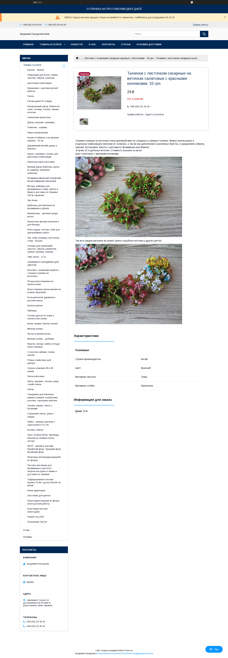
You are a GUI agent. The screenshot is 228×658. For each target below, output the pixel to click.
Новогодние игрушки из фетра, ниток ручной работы (43, 502)
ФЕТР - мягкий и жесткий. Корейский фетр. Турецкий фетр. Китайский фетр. (44, 449)
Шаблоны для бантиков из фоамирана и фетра (41, 207)
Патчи (30, 389)
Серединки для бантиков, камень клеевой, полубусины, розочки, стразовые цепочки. (42, 397)
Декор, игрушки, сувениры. (41, 122)
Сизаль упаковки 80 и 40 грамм (40, 369)
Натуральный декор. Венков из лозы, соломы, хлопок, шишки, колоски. (43, 109)
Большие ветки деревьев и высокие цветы (41, 299)
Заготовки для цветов (38, 495)
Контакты (108, 44)
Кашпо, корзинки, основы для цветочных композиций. (42, 155)
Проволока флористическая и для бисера (43, 223)
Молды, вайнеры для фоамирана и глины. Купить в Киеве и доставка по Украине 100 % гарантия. (42, 191)
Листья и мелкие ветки (38, 334)
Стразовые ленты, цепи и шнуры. (40, 415)
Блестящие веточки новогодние (37, 510)
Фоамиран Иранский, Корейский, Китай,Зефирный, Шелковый (44, 179)
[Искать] (204, 34)
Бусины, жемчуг (35, 430)
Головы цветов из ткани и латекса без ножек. (40, 317)
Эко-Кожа (32, 200)
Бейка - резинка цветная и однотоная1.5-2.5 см (41, 423)
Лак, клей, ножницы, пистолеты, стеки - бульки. (43, 239)
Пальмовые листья (37, 522)
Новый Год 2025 (35, 516)
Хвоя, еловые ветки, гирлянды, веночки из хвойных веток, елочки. (43, 438)
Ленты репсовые (35, 376)
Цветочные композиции (39, 83)
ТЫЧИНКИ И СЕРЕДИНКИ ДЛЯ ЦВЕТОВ (43, 263)
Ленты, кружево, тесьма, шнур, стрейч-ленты (43, 383)
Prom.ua (129, 650)
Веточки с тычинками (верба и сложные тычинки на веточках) (43, 273)
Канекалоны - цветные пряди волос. (42, 215)
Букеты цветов (35, 305)
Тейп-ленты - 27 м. (36, 257)
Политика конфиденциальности (138, 653)
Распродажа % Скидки (39, 101)
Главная (28, 44)
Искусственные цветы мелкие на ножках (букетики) (44, 291)
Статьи (126, 44)
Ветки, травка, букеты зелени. (42, 323)
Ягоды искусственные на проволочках (40, 283)
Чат (216, 649)
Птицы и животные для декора (39, 361)
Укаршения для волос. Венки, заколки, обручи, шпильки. (42, 76)
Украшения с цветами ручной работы (42, 89)
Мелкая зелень (35, 328)
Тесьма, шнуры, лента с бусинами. (39, 407)
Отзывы (27, 537)
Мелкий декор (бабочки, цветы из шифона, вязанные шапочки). (43, 170)
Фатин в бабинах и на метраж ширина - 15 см (43, 139)
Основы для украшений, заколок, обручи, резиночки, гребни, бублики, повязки (42, 249)
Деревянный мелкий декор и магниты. (42, 147)
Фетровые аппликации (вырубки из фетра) (44, 458)
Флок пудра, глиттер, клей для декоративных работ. (43, 231)
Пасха (30, 96)
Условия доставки (149, 44)
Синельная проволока (39, 117)
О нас (92, 44)
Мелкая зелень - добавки (40, 339)
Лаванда (32, 310)
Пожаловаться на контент (109, 653)
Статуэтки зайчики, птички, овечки (41, 353)
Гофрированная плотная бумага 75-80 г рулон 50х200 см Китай (44, 482)
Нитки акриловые (36, 490)
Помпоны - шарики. (37, 127)
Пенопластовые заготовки (41, 162)
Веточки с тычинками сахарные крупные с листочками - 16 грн (119, 58)
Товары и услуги (50, 44)
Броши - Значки (35, 70)
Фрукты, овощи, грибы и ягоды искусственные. (43, 345)
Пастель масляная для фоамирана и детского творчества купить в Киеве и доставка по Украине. (42, 470)
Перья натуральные (37, 132)
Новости (77, 44)
